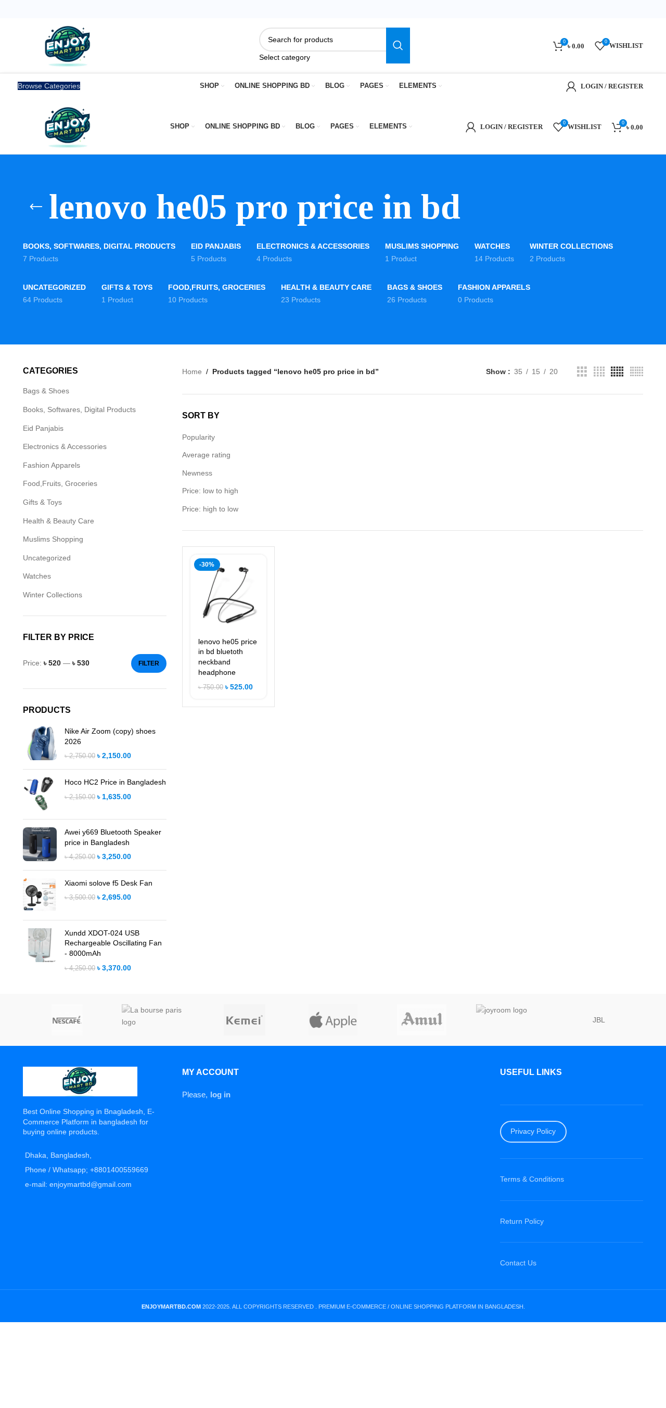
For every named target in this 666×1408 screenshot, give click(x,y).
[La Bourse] (155, 1020)
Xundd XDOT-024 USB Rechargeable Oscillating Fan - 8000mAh (113, 943)
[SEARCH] (398, 45)
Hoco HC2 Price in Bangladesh (115, 782)
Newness (197, 473)
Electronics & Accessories (65, 446)
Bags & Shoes (46, 391)
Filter (148, 663)
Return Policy (522, 1221)
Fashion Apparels (51, 465)
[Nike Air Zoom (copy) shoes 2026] (40, 743)
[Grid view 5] (617, 371)
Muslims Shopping (53, 539)
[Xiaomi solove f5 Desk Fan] (40, 895)
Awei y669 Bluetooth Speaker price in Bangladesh (113, 837)
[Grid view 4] (599, 371)
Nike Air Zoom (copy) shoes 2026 (110, 736)
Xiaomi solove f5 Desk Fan (108, 883)
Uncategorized (47, 558)
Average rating (206, 455)
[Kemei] (244, 1020)
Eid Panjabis (43, 428)
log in (220, 1094)
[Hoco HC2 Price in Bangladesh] (40, 794)
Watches (37, 576)
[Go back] (36, 207)
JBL (599, 1020)
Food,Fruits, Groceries (60, 483)
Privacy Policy (533, 1131)
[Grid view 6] (636, 371)
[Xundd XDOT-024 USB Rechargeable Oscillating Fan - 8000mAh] (40, 950)
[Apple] (333, 1020)
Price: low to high (210, 491)
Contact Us (518, 1263)
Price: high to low (210, 509)
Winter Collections (52, 595)
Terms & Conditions (532, 1179)
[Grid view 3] (582, 371)
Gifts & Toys (42, 502)
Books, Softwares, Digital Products (79, 409)
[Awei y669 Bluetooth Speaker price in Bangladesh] (40, 844)
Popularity (198, 437)
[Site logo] (69, 45)
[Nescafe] (67, 1020)
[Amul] (421, 1020)
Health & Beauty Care (58, 521)
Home (192, 371)
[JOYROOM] (510, 1020)
